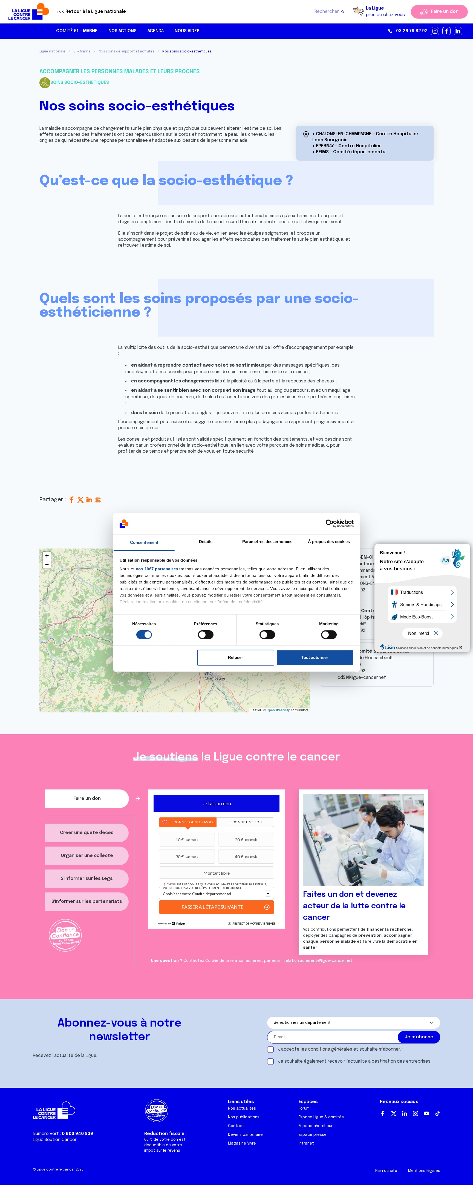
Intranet (306, 1143)
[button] (47, 556)
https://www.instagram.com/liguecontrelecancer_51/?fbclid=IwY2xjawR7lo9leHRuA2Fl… (435, 31)
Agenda (156, 31)
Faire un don (444, 11)
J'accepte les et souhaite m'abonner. (339, 1049)
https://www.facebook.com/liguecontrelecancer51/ (447, 31)
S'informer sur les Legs (87, 878)
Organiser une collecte (87, 855)
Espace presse (313, 1135)
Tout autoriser (314, 657)
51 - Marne (82, 51)
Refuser (235, 657)
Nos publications (243, 1117)
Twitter (393, 1113)
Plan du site (386, 1171)
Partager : (53, 500)
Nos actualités (242, 1108)
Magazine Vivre (242, 1143)
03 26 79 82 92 (412, 31)
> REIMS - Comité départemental (349, 152)
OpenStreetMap (278, 710)
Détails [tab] (205, 541)
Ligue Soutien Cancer (55, 1139)
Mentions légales (424, 1171)
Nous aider (187, 31)
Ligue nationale (52, 51)
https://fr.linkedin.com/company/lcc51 (458, 31)
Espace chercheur (316, 1126)
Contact (236, 1126)
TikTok (437, 1113)
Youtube (426, 1113)
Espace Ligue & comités (321, 1117)
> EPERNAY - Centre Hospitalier (346, 146)
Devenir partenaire (245, 1135)
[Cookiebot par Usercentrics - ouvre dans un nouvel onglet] (330, 524)
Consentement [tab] (144, 542)
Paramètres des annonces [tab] (267, 541)
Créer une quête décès (87, 832)
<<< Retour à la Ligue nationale (91, 11)
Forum (304, 1108)
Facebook (382, 1113)
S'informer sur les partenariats (86, 901)
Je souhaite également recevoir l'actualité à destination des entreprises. (354, 1061)
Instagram (415, 1113)
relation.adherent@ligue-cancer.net (318, 961)
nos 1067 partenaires (157, 569)
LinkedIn (404, 1113)
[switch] (206, 634)
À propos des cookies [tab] (329, 541)
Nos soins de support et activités (126, 51)
